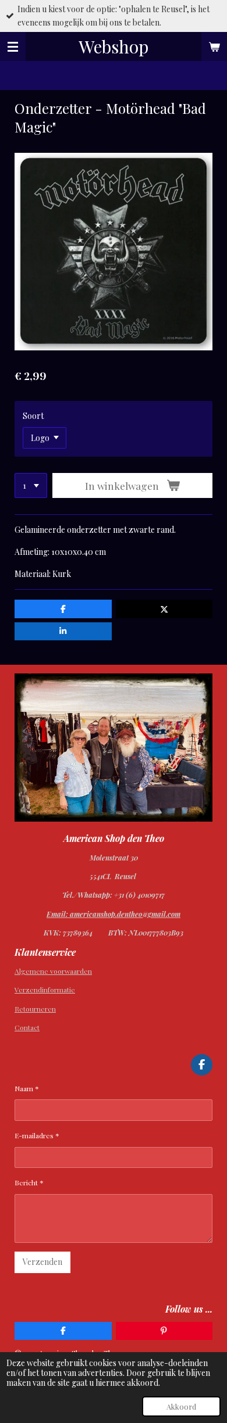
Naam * (27, 1088)
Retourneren (35, 1008)
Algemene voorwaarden (53, 971)
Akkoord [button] (181, 1406)
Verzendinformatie (45, 989)
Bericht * (29, 1182)
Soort (33, 415)
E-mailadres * (37, 1135)
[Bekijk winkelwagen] (214, 46)
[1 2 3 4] (31, 486)
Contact (27, 1027)
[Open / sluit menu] (13, 46)
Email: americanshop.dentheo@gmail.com (113, 914)
